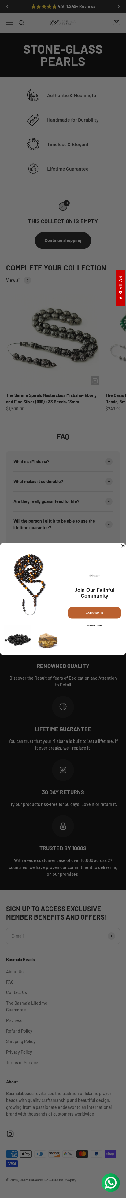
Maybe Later (94, 625)
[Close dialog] (123, 546)
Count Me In (94, 612)
